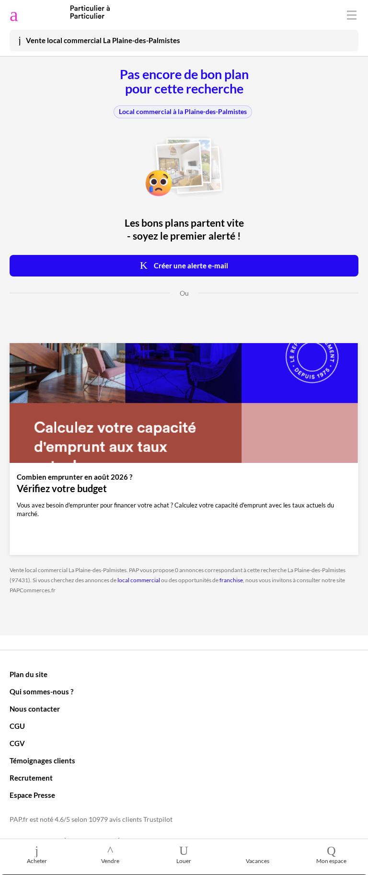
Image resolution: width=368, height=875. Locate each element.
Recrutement (31, 777)
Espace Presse (32, 795)
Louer (183, 860)
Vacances (257, 860)
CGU (17, 726)
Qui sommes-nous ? (41, 691)
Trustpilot (157, 819)
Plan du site (28, 674)
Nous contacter (35, 708)
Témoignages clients (42, 760)
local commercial (138, 580)
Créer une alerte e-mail (190, 265)
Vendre (110, 860)
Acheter (37, 860)
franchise (231, 580)
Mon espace (331, 860)
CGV (17, 743)
